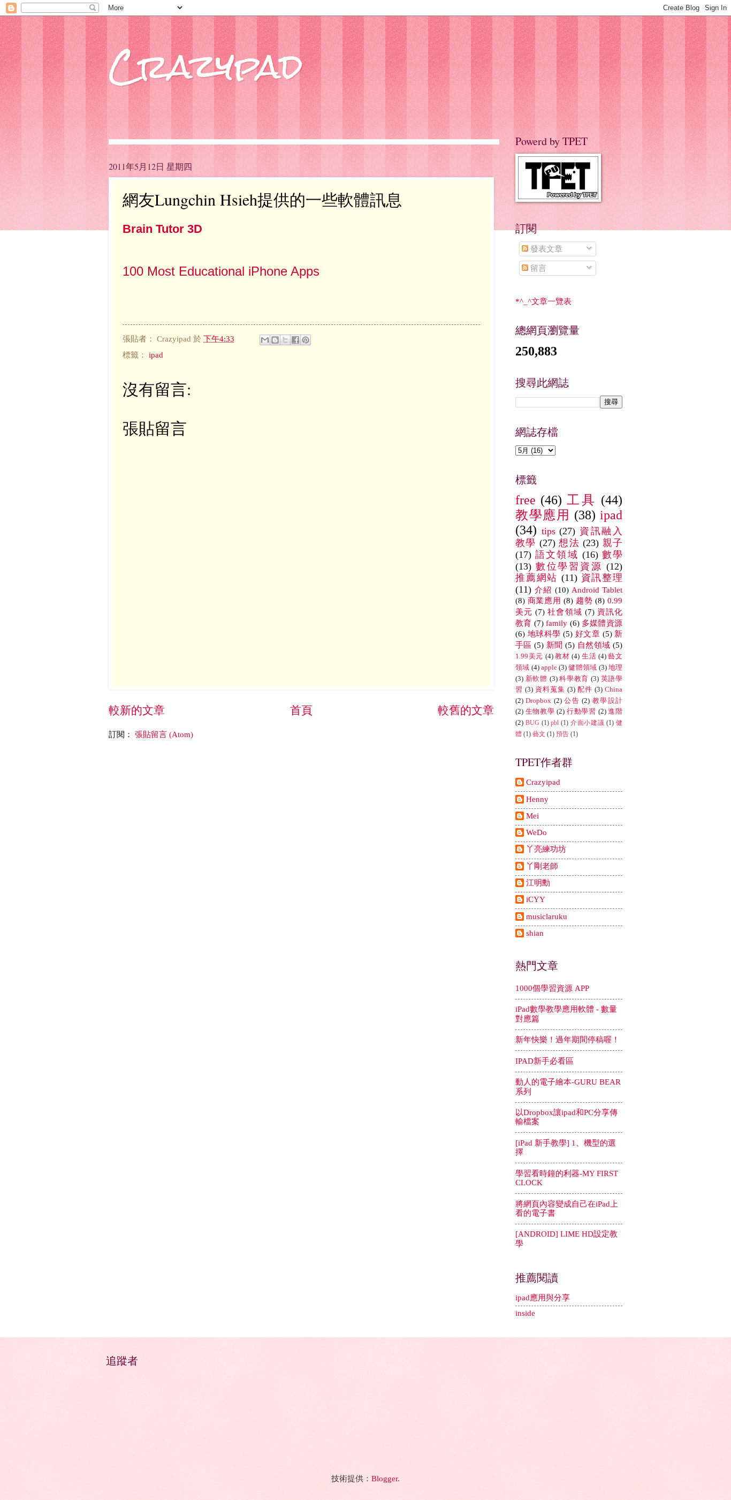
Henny (537, 799)
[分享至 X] (285, 340)
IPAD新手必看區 (544, 1061)
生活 (589, 656)
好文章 (587, 634)
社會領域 (564, 612)
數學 (612, 554)
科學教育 (574, 679)
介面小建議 (587, 722)
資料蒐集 (550, 689)
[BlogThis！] (275, 340)
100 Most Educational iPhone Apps (221, 271)
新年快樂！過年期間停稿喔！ (567, 1039)
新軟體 (536, 679)
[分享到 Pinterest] (305, 340)
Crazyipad (543, 782)
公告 (572, 700)
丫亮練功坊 (546, 849)
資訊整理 (601, 577)
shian (535, 933)
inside (525, 1313)
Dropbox (538, 700)
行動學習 (581, 711)
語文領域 (556, 554)
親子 (612, 542)
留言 (537, 268)
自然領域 (594, 645)
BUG (532, 722)
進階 (615, 711)
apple (549, 667)
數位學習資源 (569, 566)
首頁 (301, 710)
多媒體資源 (602, 623)
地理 (615, 667)
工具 (581, 500)
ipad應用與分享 (542, 1297)
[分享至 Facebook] (295, 340)
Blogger (384, 1478)
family (556, 623)
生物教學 (540, 711)
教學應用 (542, 515)
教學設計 (607, 700)
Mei (532, 816)
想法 (569, 542)
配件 (584, 689)
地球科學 (544, 634)
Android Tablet (597, 590)
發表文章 (545, 249)
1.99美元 (529, 656)
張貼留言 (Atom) (164, 734)
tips (548, 531)
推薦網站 (536, 577)
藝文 (538, 734)
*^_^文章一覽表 (543, 301)
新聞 (554, 645)
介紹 (543, 590)
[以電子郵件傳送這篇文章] (265, 340)
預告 (562, 734)
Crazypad (206, 66)
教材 (562, 656)
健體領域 (582, 667)
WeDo (536, 832)
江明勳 (538, 882)
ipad (156, 355)
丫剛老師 (542, 866)
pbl (555, 722)
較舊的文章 (466, 710)
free (525, 500)
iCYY (535, 899)
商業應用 (544, 600)
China (613, 689)
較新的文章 (137, 710)
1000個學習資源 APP (552, 988)
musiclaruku (546, 916)
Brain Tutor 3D (162, 229)
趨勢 (584, 600)
